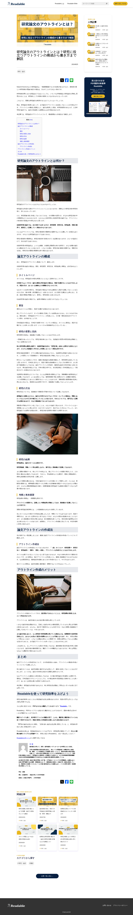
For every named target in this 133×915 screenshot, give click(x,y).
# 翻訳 (31, 863)
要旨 (21, 131)
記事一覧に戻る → (47, 876)
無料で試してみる (120, 3)
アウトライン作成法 (26, 146)
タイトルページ (24, 128)
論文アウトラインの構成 (25, 126)
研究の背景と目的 (25, 134)
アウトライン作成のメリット (26, 149)
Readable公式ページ (23, 738)
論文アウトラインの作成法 (26, 144)
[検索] (106, 3)
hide (31, 119)
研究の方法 (23, 136)
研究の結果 (23, 139)
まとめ (20, 151)
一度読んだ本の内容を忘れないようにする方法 (101, 35)
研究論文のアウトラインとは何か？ (28, 123)
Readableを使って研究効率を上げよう (29, 154)
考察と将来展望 (24, 141)
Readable (63, 706)
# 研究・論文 (22, 863)
